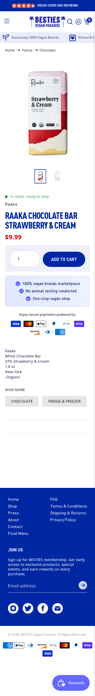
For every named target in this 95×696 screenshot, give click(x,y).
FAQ (53, 499)
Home (10, 50)
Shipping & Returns (68, 512)
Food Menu (18, 533)
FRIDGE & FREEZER (64, 401)
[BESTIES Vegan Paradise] (47, 22)
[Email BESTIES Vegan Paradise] (57, 612)
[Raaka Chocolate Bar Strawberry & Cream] (47, 113)
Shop (12, 505)
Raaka (11, 204)
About (13, 519)
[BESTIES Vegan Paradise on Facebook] (42, 612)
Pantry (27, 50)
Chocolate (47, 50)
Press (13, 512)
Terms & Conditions (68, 505)
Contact (15, 526)
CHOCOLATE (22, 401)
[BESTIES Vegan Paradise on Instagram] (13, 612)
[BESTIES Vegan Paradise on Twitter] (28, 612)
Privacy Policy (63, 519)
